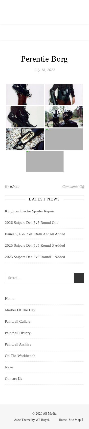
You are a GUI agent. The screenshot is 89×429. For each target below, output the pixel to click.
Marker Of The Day (20, 310)
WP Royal (42, 420)
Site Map (75, 420)
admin (15, 186)
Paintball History (18, 333)
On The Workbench (20, 356)
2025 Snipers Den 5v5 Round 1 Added (35, 257)
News (9, 367)
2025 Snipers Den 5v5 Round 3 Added (35, 245)
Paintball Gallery (18, 321)
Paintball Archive (18, 344)
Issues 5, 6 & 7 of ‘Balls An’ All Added (35, 234)
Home (9, 299)
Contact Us (13, 379)
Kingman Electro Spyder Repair (29, 211)
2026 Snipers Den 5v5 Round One (31, 223)
